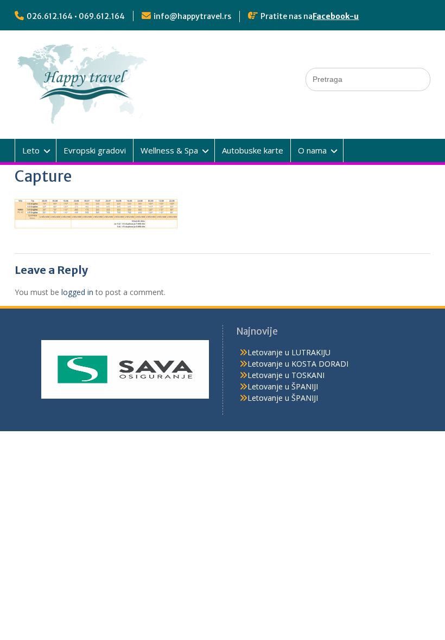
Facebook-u (336, 16)
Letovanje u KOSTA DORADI (297, 364)
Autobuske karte (252, 150)
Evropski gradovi (94, 150)
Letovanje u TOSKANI (286, 375)
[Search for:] (368, 79)
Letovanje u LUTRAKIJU (288, 352)
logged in (77, 292)
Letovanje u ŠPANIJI (282, 386)
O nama (312, 150)
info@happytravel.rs (192, 16)
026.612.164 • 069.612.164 (76, 16)
